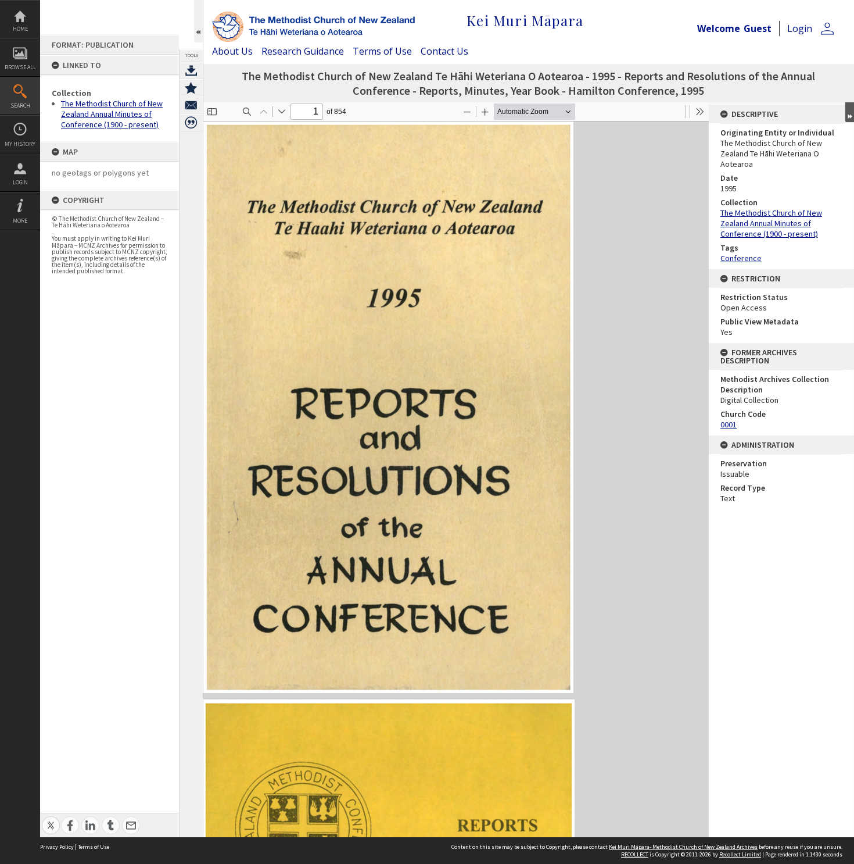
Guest (758, 28)
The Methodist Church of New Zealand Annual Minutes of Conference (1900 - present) (112, 114)
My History (20, 144)
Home (20, 29)
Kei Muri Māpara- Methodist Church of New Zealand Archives (683, 847)
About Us (232, 51)
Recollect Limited (740, 854)
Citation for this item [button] (191, 122)
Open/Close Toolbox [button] (198, 21)
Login (20, 182)
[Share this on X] (51, 819)
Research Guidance (302, 51)
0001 (728, 424)
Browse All (20, 67)
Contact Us (444, 51)
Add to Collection (191, 88)
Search (20, 105)
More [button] (20, 220)
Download (191, 70)
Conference (741, 258)
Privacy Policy (57, 847)
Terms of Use (382, 51)
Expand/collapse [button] (849, 112)
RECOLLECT (634, 854)
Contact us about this (191, 105)
